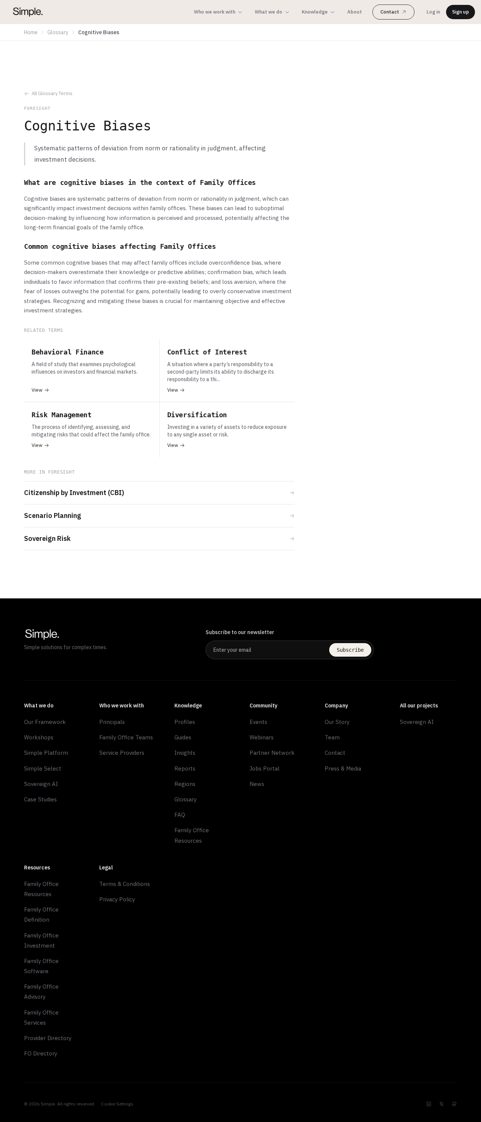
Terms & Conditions (124, 883)
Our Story (337, 721)
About (354, 12)
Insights (184, 752)
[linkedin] (428, 1104)
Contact (389, 12)
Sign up (460, 12)
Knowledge (315, 12)
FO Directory (40, 1053)
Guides (182, 737)
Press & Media (343, 768)
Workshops (38, 737)
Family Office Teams (126, 737)
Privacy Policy (117, 899)
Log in (433, 12)
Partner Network (272, 752)
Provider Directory (47, 1038)
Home (31, 32)
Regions (184, 783)
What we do (268, 12)
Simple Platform (46, 752)
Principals (112, 721)
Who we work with (214, 12)
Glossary (57, 32)
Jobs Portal (265, 768)
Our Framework (45, 721)
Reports (184, 768)
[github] (454, 1104)
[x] (441, 1104)
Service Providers (121, 752)
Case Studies (40, 799)
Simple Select (42, 768)
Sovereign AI (41, 783)
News (257, 783)
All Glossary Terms (52, 93)
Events (258, 721)
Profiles (184, 721)
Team (332, 737)
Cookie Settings (117, 1104)
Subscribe (350, 650)
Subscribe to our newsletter (240, 632)
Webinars (262, 737)
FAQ (179, 814)
